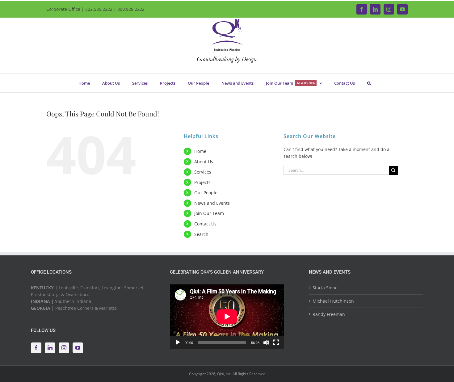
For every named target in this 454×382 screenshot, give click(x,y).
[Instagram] (64, 347)
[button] (369, 83)
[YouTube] (78, 347)
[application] (227, 316)
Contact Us (205, 224)
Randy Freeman (329, 314)
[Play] (178, 342)
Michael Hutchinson (333, 301)
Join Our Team (209, 213)
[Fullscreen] (276, 342)
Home (200, 151)
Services (202, 172)
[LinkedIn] (50, 347)
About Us (203, 162)
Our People (205, 192)
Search (201, 234)
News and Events (212, 203)
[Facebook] (36, 347)
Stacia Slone (325, 288)
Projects (202, 182)
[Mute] (266, 342)
